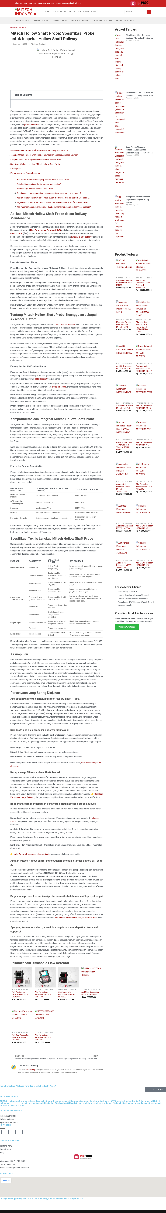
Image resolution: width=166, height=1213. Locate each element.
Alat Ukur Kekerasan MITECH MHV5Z (124, 406)
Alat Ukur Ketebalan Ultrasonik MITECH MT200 (124, 282)
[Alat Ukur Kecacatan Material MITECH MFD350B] (22, 1020)
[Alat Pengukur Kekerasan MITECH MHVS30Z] (144, 471)
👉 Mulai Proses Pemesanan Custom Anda (30, 854)
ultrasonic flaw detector (81, 237)
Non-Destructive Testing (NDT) (45, 230)
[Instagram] (24, 1132)
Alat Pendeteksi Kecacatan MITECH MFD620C (20, 994)
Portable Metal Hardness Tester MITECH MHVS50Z (144, 368)
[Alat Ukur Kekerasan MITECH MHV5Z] (124, 392)
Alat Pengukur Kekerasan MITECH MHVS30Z (144, 486)
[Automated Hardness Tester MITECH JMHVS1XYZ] (124, 471)
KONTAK (86, 12)
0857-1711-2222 (30, 3)
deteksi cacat (16, 233)
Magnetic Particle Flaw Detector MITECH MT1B (123, 324)
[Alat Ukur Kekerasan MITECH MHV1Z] (144, 429)
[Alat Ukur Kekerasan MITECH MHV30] (124, 512)
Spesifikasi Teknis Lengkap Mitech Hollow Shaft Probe (35, 164)
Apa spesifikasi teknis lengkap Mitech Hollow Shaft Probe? (44, 179)
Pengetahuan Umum (18, 28)
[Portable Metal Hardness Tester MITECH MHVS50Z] (144, 353)
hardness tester (22, 20)
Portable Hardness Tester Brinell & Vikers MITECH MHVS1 (124, 446)
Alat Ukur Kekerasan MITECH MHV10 (144, 564)
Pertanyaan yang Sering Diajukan (25, 173)
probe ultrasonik (31, 124)
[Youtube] (3, 1132)
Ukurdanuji (30, 1069)
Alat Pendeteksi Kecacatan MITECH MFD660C (66, 994)
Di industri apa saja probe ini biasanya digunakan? (39, 184)
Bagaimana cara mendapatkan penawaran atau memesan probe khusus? (49, 193)
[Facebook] (10, 1132)
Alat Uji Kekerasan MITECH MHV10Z (124, 367)
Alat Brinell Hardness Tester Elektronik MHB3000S (143, 284)
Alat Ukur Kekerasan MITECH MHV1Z (144, 443)
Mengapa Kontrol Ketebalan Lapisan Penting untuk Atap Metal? (138, 200)
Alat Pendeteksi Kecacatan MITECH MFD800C (43, 1037)
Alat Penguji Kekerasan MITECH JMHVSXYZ (124, 565)
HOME (47, 12)
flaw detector (41, 20)
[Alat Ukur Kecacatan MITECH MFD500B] (91, 977)
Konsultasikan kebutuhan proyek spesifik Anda (76, 917)
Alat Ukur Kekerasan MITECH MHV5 (144, 527)
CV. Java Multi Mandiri (30, 1205)
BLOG (93, 12)
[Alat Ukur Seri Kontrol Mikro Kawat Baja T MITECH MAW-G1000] (144, 309)
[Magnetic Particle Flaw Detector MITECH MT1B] (124, 309)
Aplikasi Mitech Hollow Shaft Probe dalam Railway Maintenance (39, 150)
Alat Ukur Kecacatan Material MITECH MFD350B (20, 1037)
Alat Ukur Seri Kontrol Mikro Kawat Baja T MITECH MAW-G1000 (142, 327)
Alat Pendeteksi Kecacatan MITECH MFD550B (43, 994)
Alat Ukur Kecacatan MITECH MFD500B (90, 993)
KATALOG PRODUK (59, 12)
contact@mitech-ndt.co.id (71, 3)
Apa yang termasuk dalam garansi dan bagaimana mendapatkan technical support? (54, 207)
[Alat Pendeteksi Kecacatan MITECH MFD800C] (45, 1020)
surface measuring (80, 20)
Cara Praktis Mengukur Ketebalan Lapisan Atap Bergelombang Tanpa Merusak (139, 150)
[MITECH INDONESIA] (28, 12)
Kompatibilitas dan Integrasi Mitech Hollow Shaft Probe (35, 159)
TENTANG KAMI (74, 12)
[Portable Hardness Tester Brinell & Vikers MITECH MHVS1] (124, 429)
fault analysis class (102, 20)
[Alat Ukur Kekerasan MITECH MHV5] (144, 512)
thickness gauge (59, 20)
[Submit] (149, 12)
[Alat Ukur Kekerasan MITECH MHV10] (144, 549)
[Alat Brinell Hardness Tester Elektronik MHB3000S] (144, 267)
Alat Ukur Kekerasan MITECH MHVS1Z (144, 406)
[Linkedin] (17, 1132)
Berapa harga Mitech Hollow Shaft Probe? (35, 188)
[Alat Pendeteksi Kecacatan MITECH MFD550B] (45, 977)
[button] (100, 95)
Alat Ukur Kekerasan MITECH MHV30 (124, 527)
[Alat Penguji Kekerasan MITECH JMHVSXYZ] (124, 549)
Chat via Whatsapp (127, 627)
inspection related (125, 20)
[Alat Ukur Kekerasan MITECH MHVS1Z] (144, 392)
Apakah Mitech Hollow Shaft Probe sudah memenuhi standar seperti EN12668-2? (53, 198)
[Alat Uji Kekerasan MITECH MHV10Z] (124, 353)
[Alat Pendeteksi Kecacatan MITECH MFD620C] (22, 977)
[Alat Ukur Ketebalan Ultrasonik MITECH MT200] (124, 267)
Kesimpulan (15, 168)
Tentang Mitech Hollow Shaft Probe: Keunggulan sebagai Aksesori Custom (44, 155)
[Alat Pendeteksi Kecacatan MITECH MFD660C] (68, 977)
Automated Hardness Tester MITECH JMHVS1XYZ (123, 488)
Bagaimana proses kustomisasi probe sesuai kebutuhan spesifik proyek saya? (52, 202)
